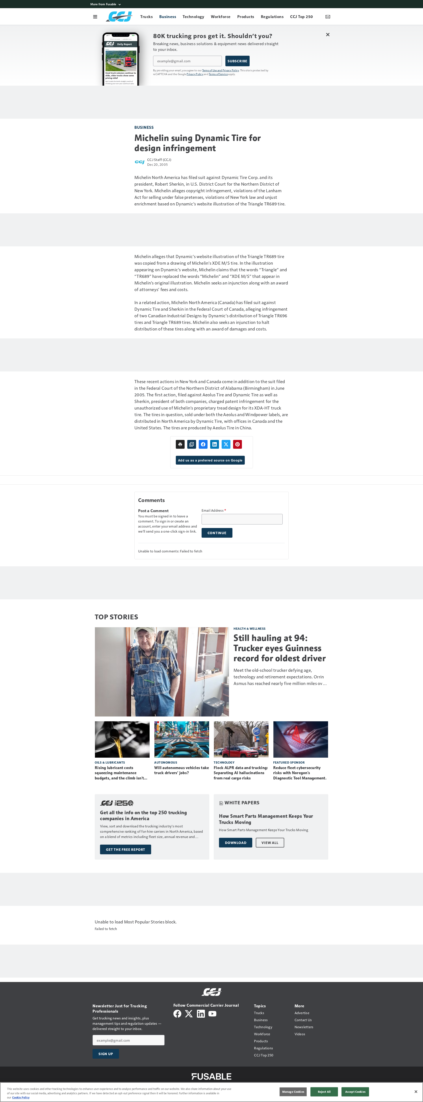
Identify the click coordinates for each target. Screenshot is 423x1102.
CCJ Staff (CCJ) (159, 159)
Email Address (214, 510)
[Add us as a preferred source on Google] (191, 444)
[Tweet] (226, 444)
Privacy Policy (195, 74)
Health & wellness (250, 628)
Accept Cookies (355, 1091)
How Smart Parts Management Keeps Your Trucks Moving (266, 819)
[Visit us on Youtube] (212, 1013)
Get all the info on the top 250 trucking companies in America (143, 816)
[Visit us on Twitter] (189, 1013)
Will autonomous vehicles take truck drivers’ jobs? (181, 770)
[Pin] (237, 444)
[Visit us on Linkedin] (201, 1013)
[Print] (180, 444)
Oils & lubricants (110, 762)
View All (270, 842)
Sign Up (105, 1054)
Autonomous (165, 762)
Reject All (324, 1091)
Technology (224, 762)
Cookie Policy (21, 1097)
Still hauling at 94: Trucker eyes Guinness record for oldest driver (280, 648)
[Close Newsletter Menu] (327, 34)
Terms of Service (218, 74)
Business (144, 127)
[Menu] (95, 16)
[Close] (416, 1091)
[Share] (203, 444)
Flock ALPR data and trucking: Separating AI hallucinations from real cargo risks (241, 773)
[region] (211, 1092)
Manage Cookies (293, 1091)
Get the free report (125, 849)
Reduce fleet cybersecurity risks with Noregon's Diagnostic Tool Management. (300, 773)
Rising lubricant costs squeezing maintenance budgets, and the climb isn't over (119, 773)
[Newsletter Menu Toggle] (327, 16)
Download (235, 842)
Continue (217, 533)
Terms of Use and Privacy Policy (220, 70)
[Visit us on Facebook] (177, 1013)
